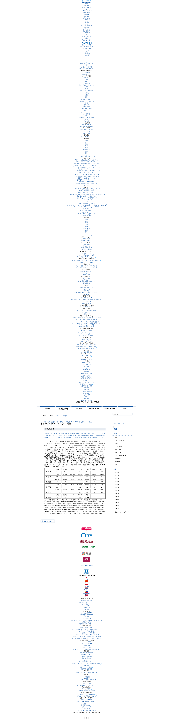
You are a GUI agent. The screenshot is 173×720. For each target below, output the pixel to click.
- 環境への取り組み (86, 656)
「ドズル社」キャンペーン (86, 172)
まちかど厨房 (86, 106)
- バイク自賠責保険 (86, 643)
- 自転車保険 (86, 645)
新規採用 (86, 389)
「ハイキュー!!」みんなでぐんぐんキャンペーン (86, 167)
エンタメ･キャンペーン (86, 46)
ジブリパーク (86, 208)
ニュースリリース (86, 400)
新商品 (87, 65)
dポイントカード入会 (86, 262)
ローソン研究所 (86, 215)
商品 (116, 437)
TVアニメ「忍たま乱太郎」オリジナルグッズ (86, 189)
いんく (87, 201)
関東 (86, 144)
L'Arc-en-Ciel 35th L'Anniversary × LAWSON (86, 207)
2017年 (117, 500)
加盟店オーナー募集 (86, 384)
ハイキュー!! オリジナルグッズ (86, 192)
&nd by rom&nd (86, 124)
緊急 (116, 464)
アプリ (87, 4)
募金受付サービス (86, 359)
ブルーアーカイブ (86, 199)
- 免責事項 (86, 678)
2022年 (117, 485)
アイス (87, 92)
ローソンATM (87, 278)
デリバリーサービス (86, 298)
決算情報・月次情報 (86, 373)
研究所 (87, 52)
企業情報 (86, 371)
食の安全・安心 (86, 74)
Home (86, 396)
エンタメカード (86, 212)
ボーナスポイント (86, 240)
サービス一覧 (86, 274)
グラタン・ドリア (86, 99)
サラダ (87, 94)
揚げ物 (87, 103)
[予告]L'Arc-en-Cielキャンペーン (86, 180)
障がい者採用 (86, 393)
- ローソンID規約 (87, 683)
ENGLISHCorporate (86, 21)
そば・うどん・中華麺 (86, 90)
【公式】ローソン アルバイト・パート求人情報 (86, 663)
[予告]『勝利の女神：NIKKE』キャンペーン (86, 176)
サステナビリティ (86, 11)
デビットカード (86, 280)
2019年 (117, 494)
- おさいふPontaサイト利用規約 (86, 701)
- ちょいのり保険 (87, 642)
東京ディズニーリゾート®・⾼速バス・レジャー (86, 317)
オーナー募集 (86, 12)
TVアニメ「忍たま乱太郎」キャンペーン (86, 160)
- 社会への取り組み (86, 658)
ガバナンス (86, 380)
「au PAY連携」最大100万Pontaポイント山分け (86, 171)
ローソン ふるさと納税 (86, 335)
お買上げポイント (86, 239)
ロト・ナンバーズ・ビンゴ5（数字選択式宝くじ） (86, 323)
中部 (86, 146)
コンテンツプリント (86, 341)
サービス (86, 50)
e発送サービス (86, 303)
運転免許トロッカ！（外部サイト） (86, 346)
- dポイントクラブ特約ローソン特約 (86, 696)
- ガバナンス (86, 660)
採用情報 (86, 16)
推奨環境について (86, 705)
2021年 (117, 488)
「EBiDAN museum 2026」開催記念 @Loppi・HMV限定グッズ (86, 194)
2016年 (117, 503)
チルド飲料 (86, 114)
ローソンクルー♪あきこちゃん (86, 214)
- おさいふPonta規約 (86, 699)
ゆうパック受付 (86, 301)
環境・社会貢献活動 (120, 455)
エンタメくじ (86, 131)
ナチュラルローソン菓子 (86, 117)
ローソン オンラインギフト (86, 332)
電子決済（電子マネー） (86, 624)
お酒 (86, 119)
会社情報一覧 (86, 369)
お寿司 (87, 79)
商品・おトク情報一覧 (86, 63)
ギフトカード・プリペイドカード (86, 310)
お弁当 (87, 81)
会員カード (118, 449)
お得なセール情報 (86, 67)
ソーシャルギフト (86, 334)
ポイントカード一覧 (86, 235)
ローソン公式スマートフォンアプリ (86, 183)
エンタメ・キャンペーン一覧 (86, 156)
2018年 (117, 497)
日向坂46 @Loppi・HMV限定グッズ (86, 198)
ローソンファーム (86, 137)
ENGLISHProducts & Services (86, 24)
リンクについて (86, 707)
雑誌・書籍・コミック (86, 129)
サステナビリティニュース (86, 382)
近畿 (86, 147)
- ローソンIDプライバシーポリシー (86, 685)
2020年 (117, 491)
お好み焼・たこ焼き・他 (86, 101)
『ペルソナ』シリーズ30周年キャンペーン (86, 174)
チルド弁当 (86, 83)
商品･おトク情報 (86, 45)
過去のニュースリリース (122, 512)
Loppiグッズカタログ (86, 210)
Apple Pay (86, 294)
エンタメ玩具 (86, 133)
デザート (86, 110)
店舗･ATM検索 (86, 7)
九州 (86, 151)
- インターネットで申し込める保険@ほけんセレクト (86, 649)
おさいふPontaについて (86, 271)
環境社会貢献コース (86, 248)
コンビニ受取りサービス (86, 307)
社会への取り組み (86, 379)
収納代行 (86, 291)
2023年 (117, 482)
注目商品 (86, 121)
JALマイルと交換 (86, 249)
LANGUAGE (86, 19)
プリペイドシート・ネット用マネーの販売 (86, 321)
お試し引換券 (86, 244)
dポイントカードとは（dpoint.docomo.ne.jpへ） (86, 260)
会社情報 (86, 55)
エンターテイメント (120, 446)
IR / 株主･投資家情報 (86, 652)
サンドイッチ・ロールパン (86, 85)
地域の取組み (119, 458)
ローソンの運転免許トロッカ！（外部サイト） (86, 638)
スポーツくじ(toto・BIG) (86, 325)
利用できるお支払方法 (86, 287)
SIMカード (86, 314)
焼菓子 (87, 115)
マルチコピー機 (86, 339)
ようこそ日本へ (86, 364)
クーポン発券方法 (86, 352)
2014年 (117, 509)
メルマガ (86, 5)
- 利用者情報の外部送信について (86, 680)
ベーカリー (86, 87)
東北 (86, 142)
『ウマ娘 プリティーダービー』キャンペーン (86, 165)
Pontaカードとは (87, 253)
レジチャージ (86, 289)
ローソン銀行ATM (86, 613)
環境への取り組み (86, 377)
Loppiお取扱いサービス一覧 (86, 326)
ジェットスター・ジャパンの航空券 (86, 319)
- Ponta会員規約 (86, 689)
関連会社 (117, 461)
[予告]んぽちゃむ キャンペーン (86, 178)
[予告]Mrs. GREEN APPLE (86, 181)
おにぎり (86, 78)
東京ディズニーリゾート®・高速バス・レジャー (86, 636)
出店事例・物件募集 (86, 386)
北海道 (87, 140)
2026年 (117, 473)
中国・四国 (86, 149)
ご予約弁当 (86, 72)
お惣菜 (87, 96)
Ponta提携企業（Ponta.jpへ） (86, 257)
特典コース (86, 246)
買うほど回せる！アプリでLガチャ (86, 162)
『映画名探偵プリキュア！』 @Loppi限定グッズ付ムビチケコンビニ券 (86, 205)
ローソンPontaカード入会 (86, 255)
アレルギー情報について (86, 69)
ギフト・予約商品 (86, 330)
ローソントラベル (86, 355)
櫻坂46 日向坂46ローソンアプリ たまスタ (86, 163)
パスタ (87, 88)
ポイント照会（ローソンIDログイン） (86, 266)
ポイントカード (86, 48)
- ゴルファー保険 (87, 647)
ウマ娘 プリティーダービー (86, 190)
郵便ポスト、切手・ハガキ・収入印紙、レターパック (86, 299)
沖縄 (86, 153)
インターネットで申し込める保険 (86, 345)
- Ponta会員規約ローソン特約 (86, 690)
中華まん (86, 105)
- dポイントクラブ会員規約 (86, 694)
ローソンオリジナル (86, 112)
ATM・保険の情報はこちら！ (86, 282)
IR (86, 9)
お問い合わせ (86, 18)
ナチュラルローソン (120, 440)
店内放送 (86, 366)
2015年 (117, 506)
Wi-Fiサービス (86, 363)
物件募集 (86, 14)
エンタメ (86, 185)
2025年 (117, 476)
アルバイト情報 (86, 391)
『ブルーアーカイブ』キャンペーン (86, 169)
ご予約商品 (86, 54)
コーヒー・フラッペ (86, 108)
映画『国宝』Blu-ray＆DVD (87, 203)
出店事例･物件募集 (86, 669)
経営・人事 (118, 452)
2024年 (117, 479)
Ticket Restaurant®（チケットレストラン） (86, 292)
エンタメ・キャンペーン (86, 602)
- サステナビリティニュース (86, 662)
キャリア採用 (86, 395)
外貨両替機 (86, 283)
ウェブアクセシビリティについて (86, 710)
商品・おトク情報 (86, 600)
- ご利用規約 (86, 676)
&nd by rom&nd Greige (86, 126)
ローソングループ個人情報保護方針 (86, 672)
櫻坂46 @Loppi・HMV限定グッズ (86, 196)
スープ (87, 97)
